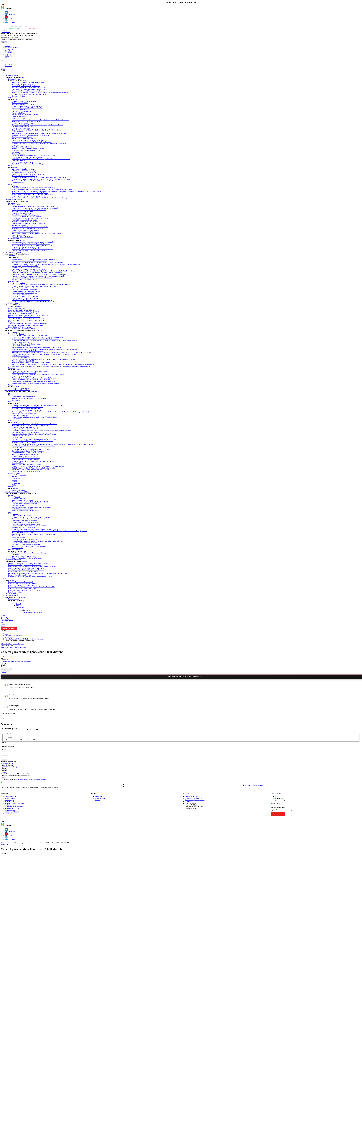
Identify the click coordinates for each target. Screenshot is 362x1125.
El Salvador (12, 22)
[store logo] (5, 32)
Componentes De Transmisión (14, 635)
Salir (6, 58)
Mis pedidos (8, 51)
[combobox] (9, 37)
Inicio (6, 634)
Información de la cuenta (12, 47)
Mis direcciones (9, 49)
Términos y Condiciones (23, 779)
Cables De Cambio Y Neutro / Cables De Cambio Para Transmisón (24, 639)
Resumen (7, 46)
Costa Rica (11, 18)
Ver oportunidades (278, 814)
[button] (181, 7)
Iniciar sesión (8, 64)
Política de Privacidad (39, 779)
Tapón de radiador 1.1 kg (9, 767)
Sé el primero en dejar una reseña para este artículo (16, 661)
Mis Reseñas (8, 56)
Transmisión (8, 637)
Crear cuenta (8, 66)
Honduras (11, 14)
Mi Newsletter (9, 54)
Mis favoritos (8, 52)
